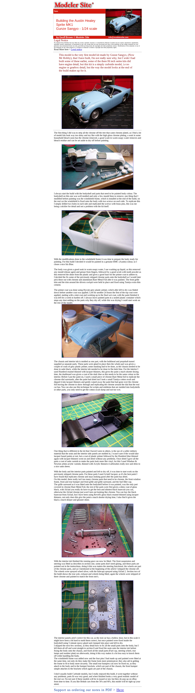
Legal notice (76, 49)
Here (120, 690)
